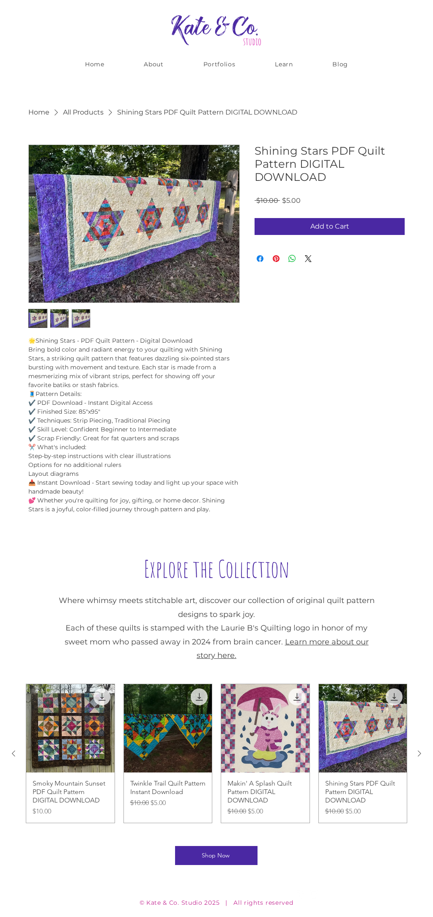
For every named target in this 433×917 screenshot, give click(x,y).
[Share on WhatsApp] (292, 259)
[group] (216, 753)
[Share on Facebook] (260, 259)
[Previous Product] (13, 753)
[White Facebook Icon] (301, 894)
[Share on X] (308, 259)
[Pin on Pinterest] (276, 259)
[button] (219, 64)
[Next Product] (419, 753)
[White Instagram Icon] (314, 894)
